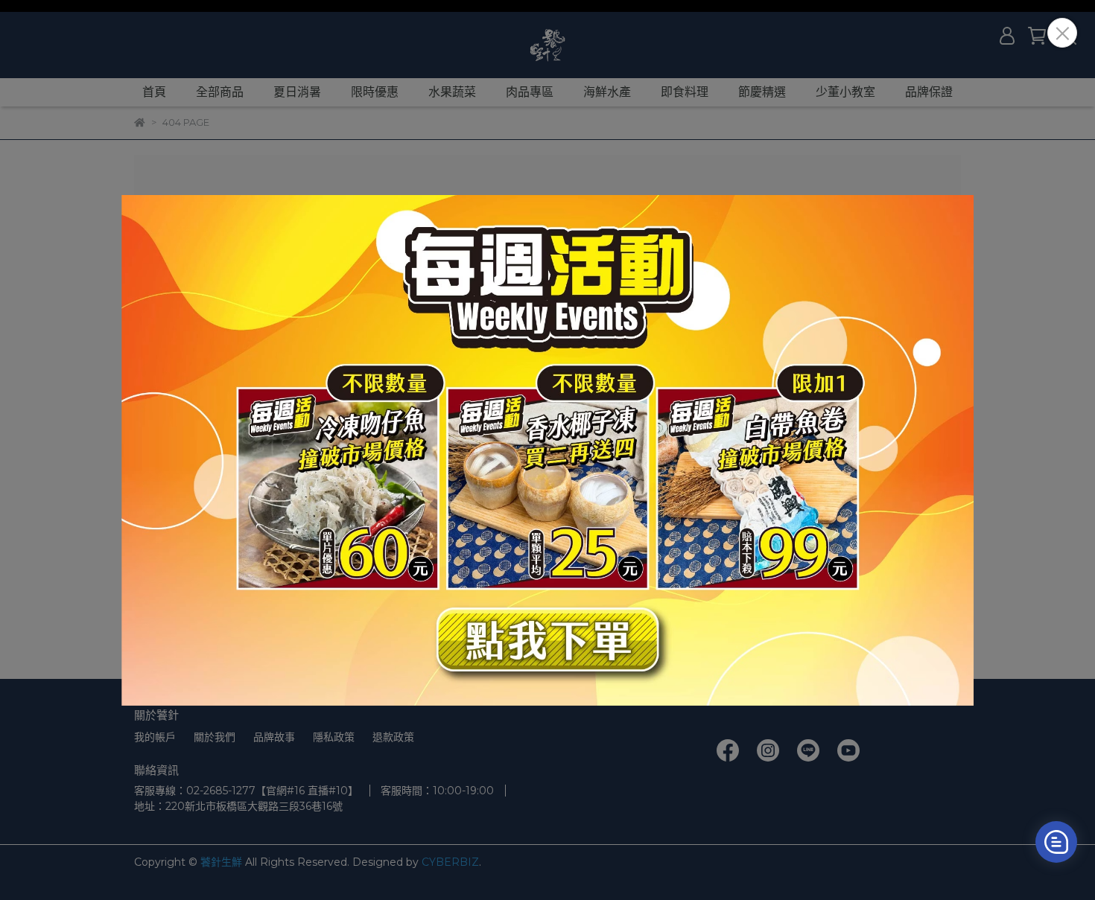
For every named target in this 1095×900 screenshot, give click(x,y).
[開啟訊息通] (1056, 842)
